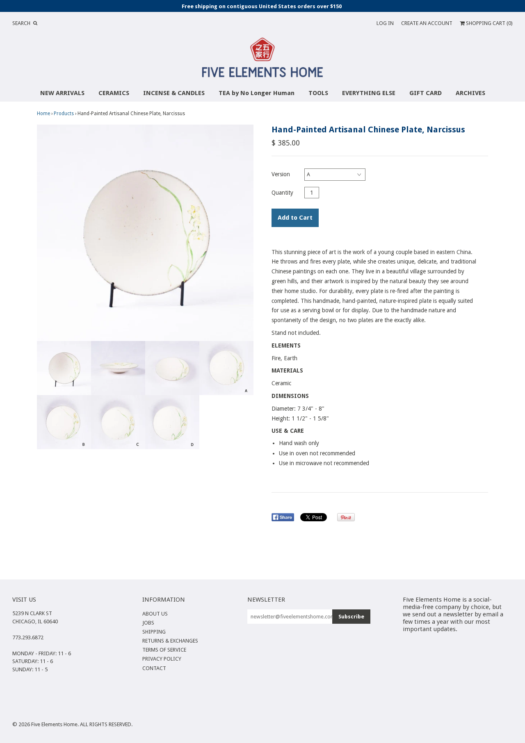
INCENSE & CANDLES (174, 93)
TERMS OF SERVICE (164, 650)
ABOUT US (155, 614)
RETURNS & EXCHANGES (170, 641)
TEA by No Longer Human (256, 93)
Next (245, 233)
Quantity (282, 192)
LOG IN (385, 23)
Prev (45, 233)
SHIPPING (154, 632)
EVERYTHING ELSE (368, 93)
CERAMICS (113, 93)
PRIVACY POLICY (161, 659)
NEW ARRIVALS (62, 93)
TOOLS (318, 93)
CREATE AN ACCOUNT (426, 23)
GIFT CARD (425, 93)
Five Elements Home (54, 724)
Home (43, 113)
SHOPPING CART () (489, 23)
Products (64, 113)
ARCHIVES (470, 93)
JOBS (148, 623)
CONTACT (154, 668)
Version (281, 174)
